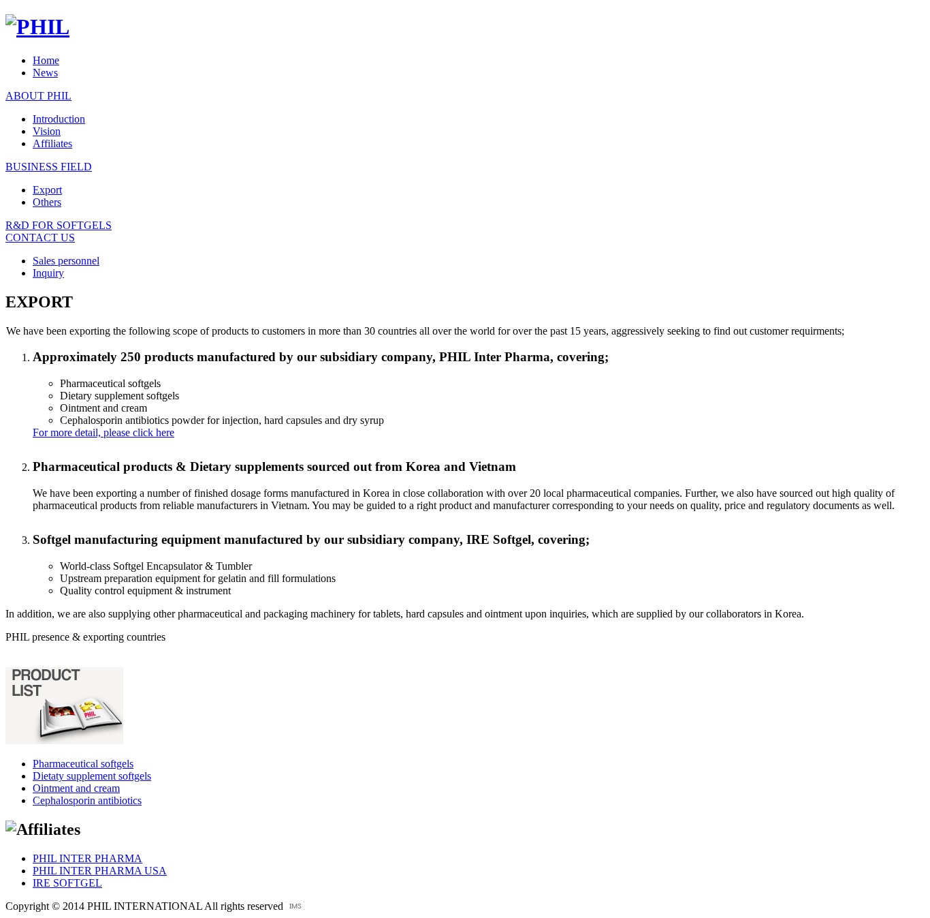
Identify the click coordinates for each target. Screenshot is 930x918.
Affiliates (52, 143)
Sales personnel (66, 260)
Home (46, 60)
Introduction (59, 119)
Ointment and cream (76, 788)
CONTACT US (40, 237)
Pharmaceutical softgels (83, 763)
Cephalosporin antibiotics (87, 800)
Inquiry (48, 273)
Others (47, 202)
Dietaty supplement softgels (92, 776)
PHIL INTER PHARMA (87, 858)
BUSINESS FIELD (48, 166)
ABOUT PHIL (38, 96)
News (45, 72)
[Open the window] (295, 906)
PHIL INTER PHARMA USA (100, 870)
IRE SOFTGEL (67, 883)
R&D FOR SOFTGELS (58, 225)
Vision (47, 131)
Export (47, 190)
